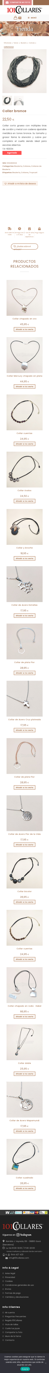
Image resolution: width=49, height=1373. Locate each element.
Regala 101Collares (13, 1320)
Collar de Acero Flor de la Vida (24, 834)
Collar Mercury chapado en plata (24, 376)
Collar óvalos (24, 490)
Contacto (9, 1340)
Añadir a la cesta (24, 329)
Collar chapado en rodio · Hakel (24, 1006)
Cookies (9, 1281)
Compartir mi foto (19, 2)
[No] (45, 1363)
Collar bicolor (24, 891)
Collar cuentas (24, 433)
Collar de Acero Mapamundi (24, 1120)
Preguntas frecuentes (15, 1316)
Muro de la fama (13, 1336)
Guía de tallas (11, 1324)
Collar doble (24, 1063)
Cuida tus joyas (12, 1328)
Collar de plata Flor (24, 662)
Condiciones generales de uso (19, 1285)
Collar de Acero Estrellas (24, 605)
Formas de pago (13, 1293)
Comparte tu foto (13, 1332)
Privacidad (10, 1277)
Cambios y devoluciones (17, 1297)
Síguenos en (8, 1234)
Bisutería (24, 43)
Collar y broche (24, 547)
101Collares (7, 43)
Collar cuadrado (24, 1177)
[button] (24, 28)
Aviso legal (10, 1273)
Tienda (15, 43)
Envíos (8, 1289)
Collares (32, 43)
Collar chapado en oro (25, 318)
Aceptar (25, 1369)
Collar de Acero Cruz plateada (24, 719)
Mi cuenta (10, 1312)
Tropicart (33, 172)
